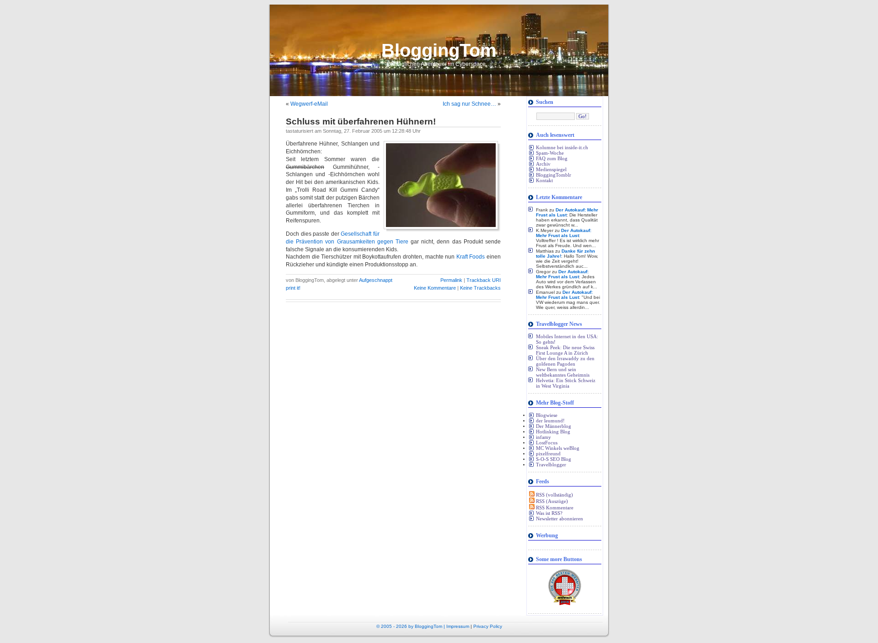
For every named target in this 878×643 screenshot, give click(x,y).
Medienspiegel (551, 169)
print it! (293, 288)
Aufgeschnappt (375, 280)
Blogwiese (546, 415)
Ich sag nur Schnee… (469, 104)
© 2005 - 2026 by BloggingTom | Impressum (422, 626)
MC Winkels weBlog (557, 448)
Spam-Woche (550, 153)
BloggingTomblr (553, 175)
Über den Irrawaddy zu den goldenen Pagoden (565, 361)
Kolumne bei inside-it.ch (562, 147)
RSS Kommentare (554, 507)
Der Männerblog (553, 426)
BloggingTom (439, 50)
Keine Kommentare (435, 288)
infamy (543, 437)
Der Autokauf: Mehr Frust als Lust (563, 233)
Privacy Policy (487, 626)
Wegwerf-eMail (309, 104)
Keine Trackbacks (480, 288)
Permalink (451, 280)
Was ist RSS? (549, 513)
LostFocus (546, 442)
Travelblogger (551, 464)
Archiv (543, 164)
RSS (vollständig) (554, 494)
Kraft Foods (470, 257)
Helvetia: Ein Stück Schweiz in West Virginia (565, 383)
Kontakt (544, 180)
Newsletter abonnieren (559, 518)
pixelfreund (548, 453)
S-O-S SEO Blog (553, 459)
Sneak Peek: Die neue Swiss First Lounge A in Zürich (565, 350)
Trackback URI (483, 280)
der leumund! (550, 420)
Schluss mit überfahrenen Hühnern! (361, 121)
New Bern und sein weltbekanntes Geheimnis (562, 372)
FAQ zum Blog (551, 158)
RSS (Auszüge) (551, 501)
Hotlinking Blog (553, 431)
